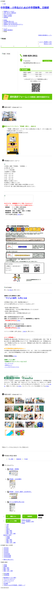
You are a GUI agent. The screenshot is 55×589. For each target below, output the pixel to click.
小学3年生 (6, 551)
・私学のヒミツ (8, 365)
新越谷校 (18, 459)
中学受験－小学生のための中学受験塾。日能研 (25, 7)
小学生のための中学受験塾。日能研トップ (14, 585)
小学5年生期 (6, 554)
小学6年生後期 (7, 557)
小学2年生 (6, 549)
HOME (5, 20)
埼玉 (7, 526)
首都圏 (8, 538)
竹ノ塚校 (11, 459)
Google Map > (47, 60)
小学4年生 (6, 552)
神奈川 (8, 529)
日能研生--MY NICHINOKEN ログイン (13, 24)
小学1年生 (6, 548)
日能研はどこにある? (8, 11)
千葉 (7, 524)
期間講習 (33, 46)
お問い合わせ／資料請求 (9, 13)
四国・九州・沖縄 (10, 533)
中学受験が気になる (8, 21)
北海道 (23, 523)
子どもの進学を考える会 (16, 502)
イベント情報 (46, 46)
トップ (5, 28)
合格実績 (5, 17)
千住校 (26, 459)
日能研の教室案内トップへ (45, 35)
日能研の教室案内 (8, 30)
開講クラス (21, 46)
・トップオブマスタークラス (11, 367)
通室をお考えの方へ (8, 559)
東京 (7, 527)
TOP (4, 3)
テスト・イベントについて (10, 25)
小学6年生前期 (7, 555)
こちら (10, 290)
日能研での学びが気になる (10, 22)
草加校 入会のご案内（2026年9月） (20, 491)
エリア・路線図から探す (45, 42)
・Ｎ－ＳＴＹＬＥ (8, 363)
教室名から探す (48, 43)
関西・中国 (9, 532)
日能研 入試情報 (7, 16)
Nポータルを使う (7, 14)
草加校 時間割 (14, 469)
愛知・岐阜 (9, 530)
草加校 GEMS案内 (15, 479)
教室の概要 (8, 46)
